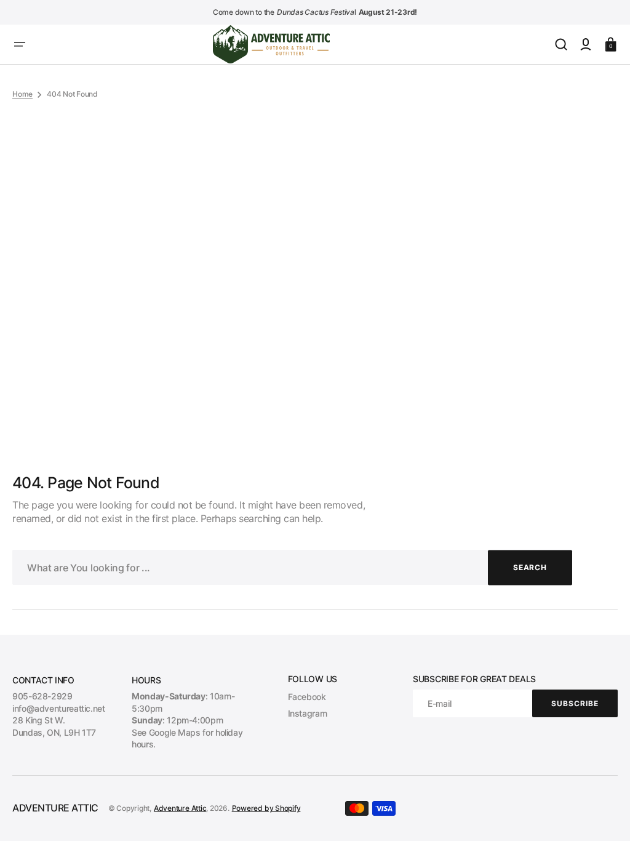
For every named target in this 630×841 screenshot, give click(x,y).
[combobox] (292, 567)
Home (22, 94)
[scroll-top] (604, 815)
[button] (19, 44)
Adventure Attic (180, 808)
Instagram (307, 713)
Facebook (307, 696)
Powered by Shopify (266, 808)
